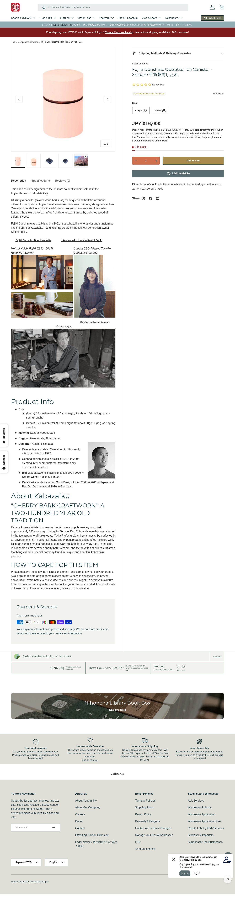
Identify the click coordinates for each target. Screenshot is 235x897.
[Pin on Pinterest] (157, 198)
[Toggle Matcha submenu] (72, 18)
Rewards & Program (147, 821)
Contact (80, 828)
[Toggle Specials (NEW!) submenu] (34, 18)
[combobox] (113, 7)
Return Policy (143, 814)
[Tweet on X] (143, 198)
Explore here (117, 709)
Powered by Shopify (39, 881)
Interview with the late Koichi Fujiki (81, 240)
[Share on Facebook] (150, 198)
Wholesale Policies (199, 807)
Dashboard (171, 17)
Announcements (145, 848)
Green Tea (45, 17)
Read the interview (22, 252)
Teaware (104, 17)
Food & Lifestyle (128, 17)
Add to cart (193, 160)
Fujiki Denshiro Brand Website (33, 240)
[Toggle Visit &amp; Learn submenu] (160, 18)
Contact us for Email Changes (153, 828)
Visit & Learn (149, 17)
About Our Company (87, 807)
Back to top (117, 773)
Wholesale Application (201, 814)
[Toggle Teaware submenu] (112, 18)
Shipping (206, 137)
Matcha (65, 17)
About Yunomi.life (86, 800)
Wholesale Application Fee (204, 821)
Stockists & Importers (200, 835)
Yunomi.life (23, 881)
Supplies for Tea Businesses (205, 841)
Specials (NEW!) (21, 17)
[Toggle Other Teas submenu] (94, 18)
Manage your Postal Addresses (154, 835)
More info (217, 656)
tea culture (217, 751)
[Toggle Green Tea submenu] (55, 18)
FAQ (138, 841)
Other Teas (84, 17)
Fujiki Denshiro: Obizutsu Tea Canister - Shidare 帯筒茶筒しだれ (61, 42)
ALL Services (196, 800)
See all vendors (90, 760)
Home (14, 42)
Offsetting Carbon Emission (92, 835)
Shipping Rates (144, 807)
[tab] (18, 180)
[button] (222, 7)
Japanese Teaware (29, 42)
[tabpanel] (63, 388)
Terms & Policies (145, 800)
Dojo (220, 755)
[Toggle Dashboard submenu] (181, 18)
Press (78, 821)
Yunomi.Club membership (119, 32)
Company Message (85, 252)
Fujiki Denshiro (140, 63)
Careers (80, 814)
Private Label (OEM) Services (206, 828)
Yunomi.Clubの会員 (62, 25)
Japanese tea (200, 751)
